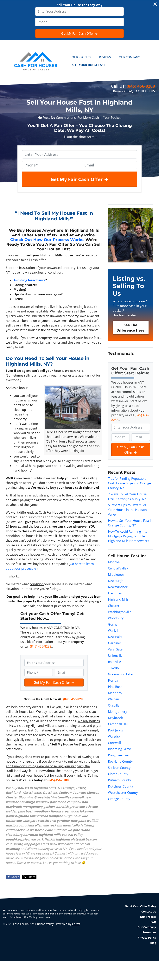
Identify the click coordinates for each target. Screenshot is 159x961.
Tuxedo (113, 668)
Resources (149, 932)
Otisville (113, 705)
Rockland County (120, 761)
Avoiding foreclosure (29, 280)
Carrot (76, 924)
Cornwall (114, 743)
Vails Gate (115, 649)
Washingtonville (119, 612)
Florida (113, 680)
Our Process (81, 57)
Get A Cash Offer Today (140, 906)
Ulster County (118, 774)
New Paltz (115, 637)
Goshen (113, 624)
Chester (113, 606)
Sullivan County (119, 768)
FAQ (130, 91)
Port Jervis (115, 730)
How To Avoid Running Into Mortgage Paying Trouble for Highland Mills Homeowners (129, 536)
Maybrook (115, 718)
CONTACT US (145, 91)
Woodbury (116, 618)
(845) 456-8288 (141, 86)
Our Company (129, 57)
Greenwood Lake (120, 674)
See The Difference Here (130, 328)
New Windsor (118, 587)
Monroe (114, 562)
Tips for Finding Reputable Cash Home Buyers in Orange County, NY (129, 483)
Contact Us (148, 911)
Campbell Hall (118, 724)
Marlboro (115, 693)
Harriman (115, 593)
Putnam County (119, 780)
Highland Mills (118, 599)
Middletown (116, 574)
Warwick (114, 736)
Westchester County (123, 792)
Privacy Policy (147, 937)
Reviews (105, 57)
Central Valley (118, 568)
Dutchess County (120, 786)
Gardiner (114, 643)
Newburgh (115, 581)
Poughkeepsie (118, 755)
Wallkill (113, 630)
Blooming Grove (120, 749)
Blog (153, 943)
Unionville (115, 655)
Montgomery (117, 711)
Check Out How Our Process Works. (47, 239)
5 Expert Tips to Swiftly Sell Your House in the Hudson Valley (127, 510)
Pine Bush (115, 687)
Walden (113, 699)
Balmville (114, 662)
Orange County (119, 799)
